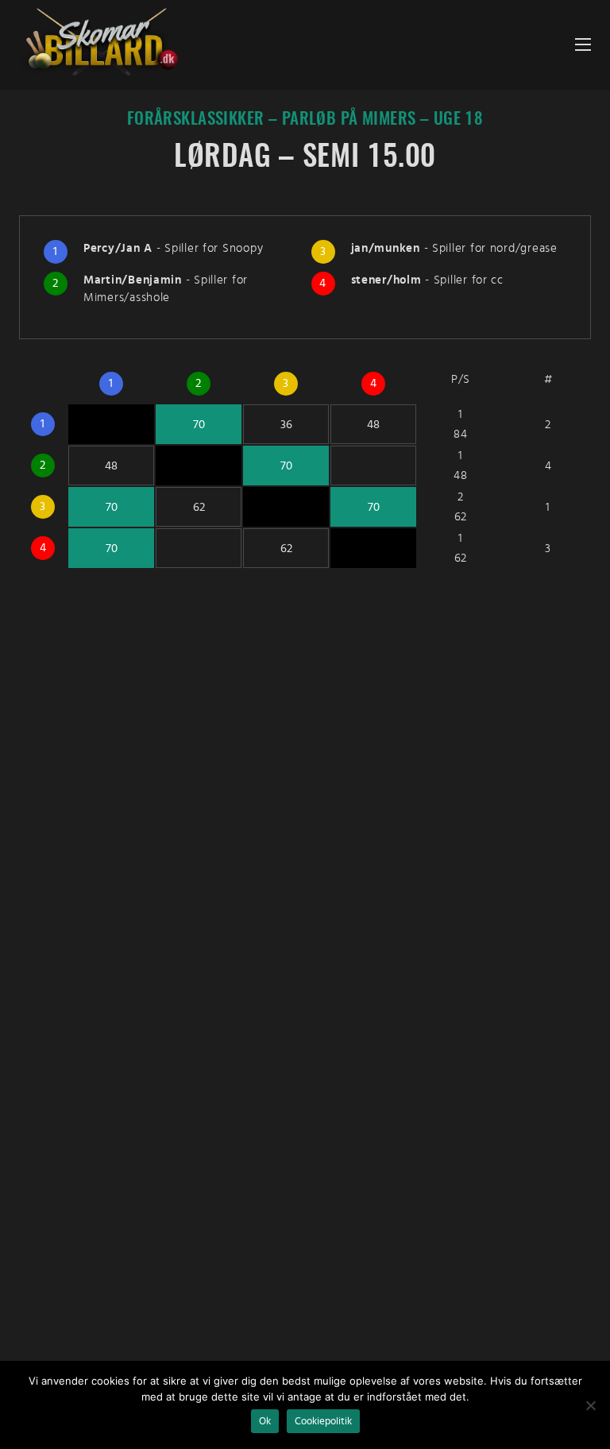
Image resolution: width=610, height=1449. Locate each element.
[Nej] (590, 1405)
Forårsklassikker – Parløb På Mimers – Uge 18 (305, 119)
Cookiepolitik (323, 1421)
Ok (265, 1421)
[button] (583, 45)
